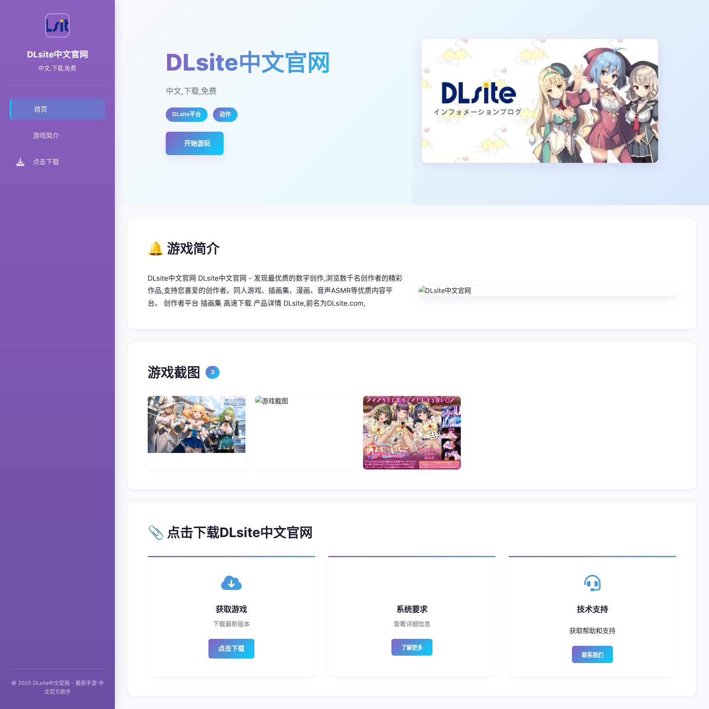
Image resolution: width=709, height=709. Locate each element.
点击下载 (231, 648)
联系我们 (592, 655)
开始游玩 (197, 143)
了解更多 (412, 648)
